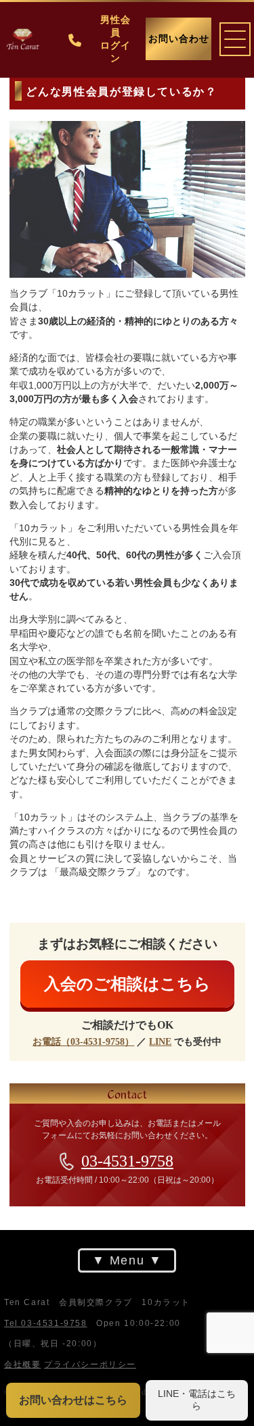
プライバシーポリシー (90, 1364)
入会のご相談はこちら (127, 984)
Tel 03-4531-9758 (45, 1323)
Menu (127, 1260)
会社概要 (22, 1364)
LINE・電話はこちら (197, 1399)
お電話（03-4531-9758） (83, 1042)
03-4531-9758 (127, 1161)
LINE (160, 1042)
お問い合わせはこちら (73, 1400)
